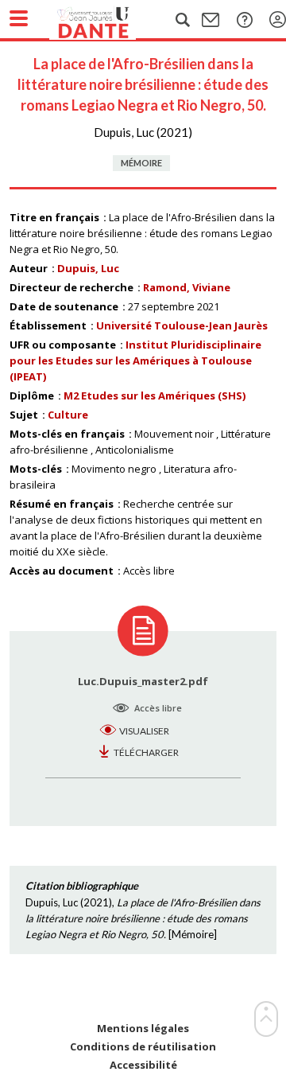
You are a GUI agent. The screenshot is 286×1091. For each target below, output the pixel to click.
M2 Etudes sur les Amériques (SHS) (154, 395)
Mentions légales (143, 1029)
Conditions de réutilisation (143, 1047)
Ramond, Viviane (186, 287)
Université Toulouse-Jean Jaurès (182, 325)
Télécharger (146, 752)
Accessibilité (143, 1065)
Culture (68, 414)
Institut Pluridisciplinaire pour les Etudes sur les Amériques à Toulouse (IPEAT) (135, 360)
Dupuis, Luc (88, 268)
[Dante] (108, 20)
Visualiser (144, 731)
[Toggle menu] (19, 18)
